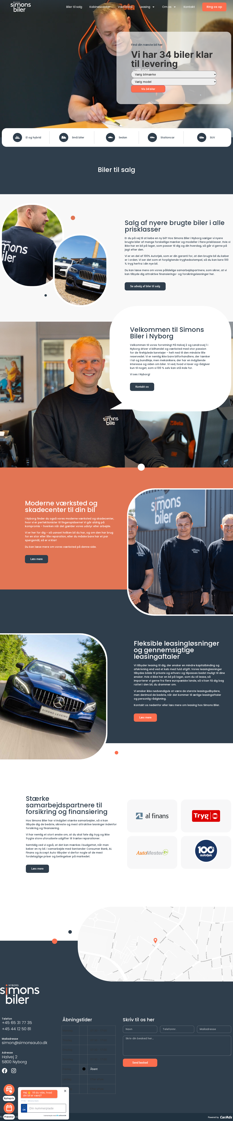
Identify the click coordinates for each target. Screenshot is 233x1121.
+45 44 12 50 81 (16, 1029)
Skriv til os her (139, 1020)
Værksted (125, 7)
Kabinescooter (99, 7)
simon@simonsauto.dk (24, 1043)
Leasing (145, 7)
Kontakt (189, 7)
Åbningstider (77, 1020)
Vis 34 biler (148, 88)
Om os (166, 7)
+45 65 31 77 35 (17, 1022)
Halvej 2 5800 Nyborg (14, 1059)
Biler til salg (74, 7)
